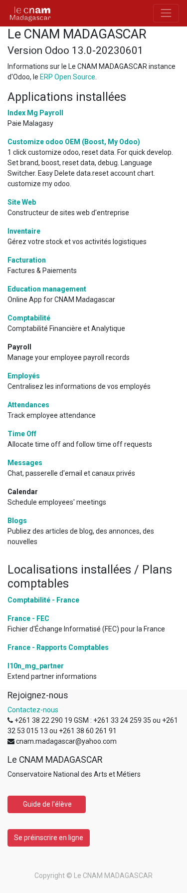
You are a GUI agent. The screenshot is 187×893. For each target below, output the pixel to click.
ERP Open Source (67, 77)
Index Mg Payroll (35, 113)
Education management (46, 289)
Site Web (21, 202)
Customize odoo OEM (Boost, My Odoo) (73, 142)
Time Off (21, 434)
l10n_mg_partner (35, 666)
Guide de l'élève (46, 804)
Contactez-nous (32, 710)
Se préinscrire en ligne (48, 838)
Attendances (28, 405)
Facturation (26, 260)
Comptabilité (28, 318)
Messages (24, 463)
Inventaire (23, 231)
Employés (23, 376)
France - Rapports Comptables (58, 647)
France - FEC (28, 618)
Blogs (17, 521)
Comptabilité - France (43, 600)
